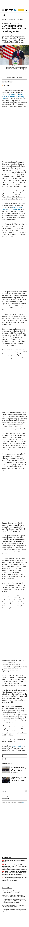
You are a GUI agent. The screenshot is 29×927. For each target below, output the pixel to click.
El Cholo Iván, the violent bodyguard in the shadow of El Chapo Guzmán (13, 906)
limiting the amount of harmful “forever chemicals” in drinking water (13, 97)
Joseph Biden (5, 19)
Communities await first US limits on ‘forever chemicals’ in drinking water (18, 780)
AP (14, 75)
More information (5, 798)
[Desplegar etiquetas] (26, 791)
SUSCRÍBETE (21, 10)
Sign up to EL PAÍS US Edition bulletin (13, 756)
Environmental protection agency (11, 23)
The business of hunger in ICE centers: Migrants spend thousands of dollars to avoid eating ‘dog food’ (14, 866)
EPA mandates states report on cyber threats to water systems (18, 769)
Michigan (4, 791)
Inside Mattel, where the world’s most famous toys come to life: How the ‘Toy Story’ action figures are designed (14, 879)
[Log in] (26, 10)
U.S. (3, 15)
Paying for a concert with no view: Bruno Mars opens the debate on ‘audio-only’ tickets (14, 910)
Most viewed (5, 887)
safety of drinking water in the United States (13, 208)
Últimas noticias (6, 857)
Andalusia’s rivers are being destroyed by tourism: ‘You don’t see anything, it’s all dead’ (14, 896)
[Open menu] (3, 10)
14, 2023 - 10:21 (17, 77)
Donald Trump (12, 19)
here (23, 802)
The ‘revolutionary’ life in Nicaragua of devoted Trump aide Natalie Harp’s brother (14, 891)
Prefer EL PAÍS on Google (9, 85)
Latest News (19, 19)
